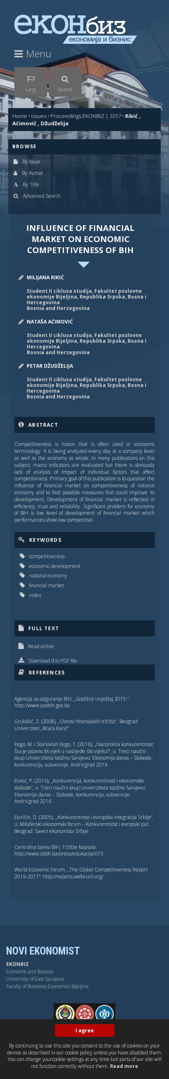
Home (19, 116)
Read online (41, 646)
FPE (140, 1013)
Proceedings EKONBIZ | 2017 (85, 116)
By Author (32, 173)
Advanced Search (42, 195)
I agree (84, 1030)
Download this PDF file (52, 660)
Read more (124, 1066)
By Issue (31, 161)
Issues (38, 116)
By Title (31, 184)
